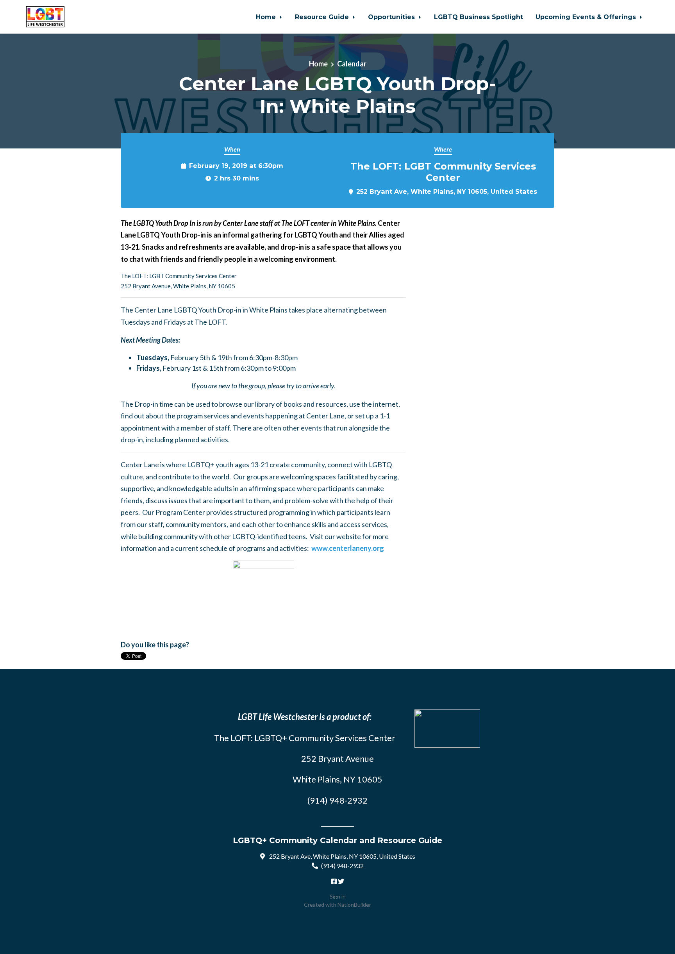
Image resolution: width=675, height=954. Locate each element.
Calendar (351, 63)
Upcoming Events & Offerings (587, 17)
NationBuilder (354, 904)
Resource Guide (323, 17)
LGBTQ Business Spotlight (478, 17)
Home (267, 17)
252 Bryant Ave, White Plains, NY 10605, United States (446, 191)
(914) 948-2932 (342, 865)
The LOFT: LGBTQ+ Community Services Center (304, 737)
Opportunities (392, 17)
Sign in (338, 896)
